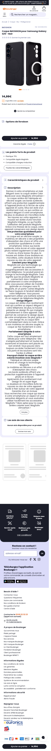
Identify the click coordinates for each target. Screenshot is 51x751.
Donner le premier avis (21, 38)
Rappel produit (10, 696)
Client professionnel (12, 652)
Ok (42, 553)
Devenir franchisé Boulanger (15, 710)
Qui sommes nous (11, 630)
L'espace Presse (10, 636)
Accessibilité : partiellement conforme (19, 688)
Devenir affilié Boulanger (14, 713)
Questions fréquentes (13, 597)
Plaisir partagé (9, 633)
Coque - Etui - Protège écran (20, 22)
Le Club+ (20, 101)
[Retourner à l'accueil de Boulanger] (10, 9)
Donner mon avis (24, 431)
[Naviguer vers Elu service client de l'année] (24, 729)
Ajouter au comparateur (26, 111)
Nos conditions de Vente (14, 664)
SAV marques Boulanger (14, 644)
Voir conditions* (24, 535)
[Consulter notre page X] (34, 560)
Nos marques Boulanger (13, 641)
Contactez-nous (11, 595)
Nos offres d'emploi (12, 707)
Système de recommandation (16, 680)
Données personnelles (13, 672)
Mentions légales (11, 669)
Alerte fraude (9, 698)
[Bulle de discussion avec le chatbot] (43, 738)
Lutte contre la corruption (14, 686)
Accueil (4, 22)
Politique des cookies (12, 677)
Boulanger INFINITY (11, 655)
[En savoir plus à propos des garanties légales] (34, 144)
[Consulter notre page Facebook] (30, 560)
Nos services (9, 639)
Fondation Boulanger (12, 650)
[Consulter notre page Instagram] (39, 560)
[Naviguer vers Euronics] (24, 722)
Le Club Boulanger (11, 647)
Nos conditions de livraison (15, 603)
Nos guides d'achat (12, 606)
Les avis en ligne (10, 683)
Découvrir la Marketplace (14, 715)
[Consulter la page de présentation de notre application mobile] (9, 581)
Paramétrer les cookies (13, 675)
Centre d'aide (9, 608)
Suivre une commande (13, 600)
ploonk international (34, 104)
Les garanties (9, 667)
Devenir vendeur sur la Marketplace (18, 718)
